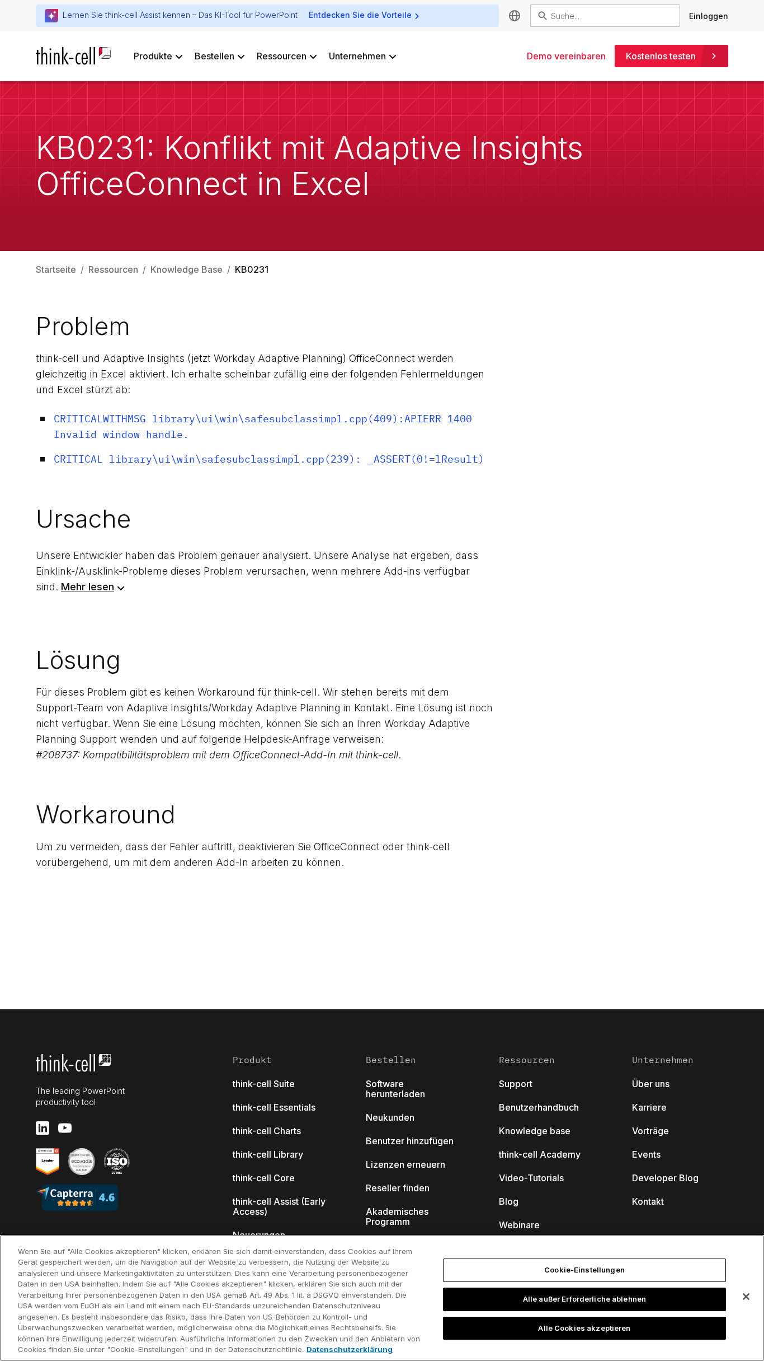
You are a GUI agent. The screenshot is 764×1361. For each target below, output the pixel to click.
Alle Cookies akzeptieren (584, 1327)
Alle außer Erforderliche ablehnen (584, 1298)
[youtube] (65, 1128)
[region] (382, 1298)
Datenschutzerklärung (349, 1349)
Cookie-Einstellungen (584, 1270)
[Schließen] (746, 1296)
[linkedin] (42, 1128)
